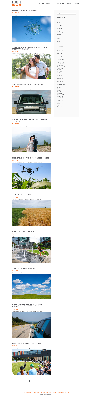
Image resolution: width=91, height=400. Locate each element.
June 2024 (59, 89)
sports (58, 38)
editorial (59, 27)
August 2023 (60, 103)
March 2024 (60, 93)
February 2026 (60, 59)
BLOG (59, 392)
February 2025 (60, 77)
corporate (59, 25)
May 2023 (59, 108)
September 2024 (61, 84)
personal (59, 34)
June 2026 (59, 53)
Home (39, 3)
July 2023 (59, 105)
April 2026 (59, 56)
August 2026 (60, 50)
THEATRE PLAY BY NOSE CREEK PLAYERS (26, 343)
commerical (59, 24)
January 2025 (60, 78)
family (58, 31)
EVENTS (34, 392)
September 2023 (61, 102)
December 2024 (60, 80)
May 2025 (59, 72)
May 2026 (59, 55)
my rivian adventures (62, 32)
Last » (49, 381)
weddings (59, 41)
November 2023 (60, 99)
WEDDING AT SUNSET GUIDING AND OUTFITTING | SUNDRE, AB (30, 120)
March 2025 (60, 75)
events (58, 29)
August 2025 (60, 68)
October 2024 (60, 83)
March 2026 (60, 58)
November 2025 (60, 64)
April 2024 (59, 91)
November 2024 (60, 81)
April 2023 (59, 109)
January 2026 (60, 61)
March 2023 (60, 111)
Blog (53, 3)
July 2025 (59, 69)
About (69, 3)
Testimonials (61, 3)
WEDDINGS (43, 392)
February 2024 (60, 94)
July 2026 (59, 52)
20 (42, 381)
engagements (60, 28)
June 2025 (59, 71)
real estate (59, 37)
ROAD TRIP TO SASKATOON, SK (23, 195)
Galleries (45, 3)
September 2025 (61, 66)
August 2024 (60, 86)
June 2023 (59, 106)
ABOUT (62, 392)
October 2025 (60, 65)
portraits (59, 35)
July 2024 (59, 87)
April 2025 (59, 74)
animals (58, 22)
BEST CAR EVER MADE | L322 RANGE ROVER (27, 84)
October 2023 (60, 100)
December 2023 (60, 97)
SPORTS (54, 392)
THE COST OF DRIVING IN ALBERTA (24, 10)
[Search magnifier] (75, 13)
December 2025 (60, 62)
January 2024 (60, 96)
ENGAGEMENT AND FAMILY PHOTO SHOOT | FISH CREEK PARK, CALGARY (29, 48)
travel (58, 40)
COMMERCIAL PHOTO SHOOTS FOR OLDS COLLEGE (30, 158)
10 (40, 381)
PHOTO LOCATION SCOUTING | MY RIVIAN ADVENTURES (27, 306)
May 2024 (59, 90)
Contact (76, 3)
